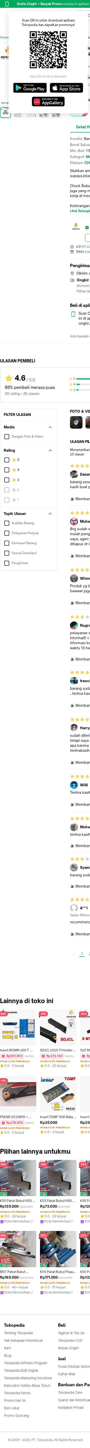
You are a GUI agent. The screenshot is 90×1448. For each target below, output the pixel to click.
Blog (7, 1355)
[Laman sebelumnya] (74, 954)
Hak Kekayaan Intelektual (23, 1340)
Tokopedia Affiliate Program (25, 1363)
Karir (7, 1348)
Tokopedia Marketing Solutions (28, 1378)
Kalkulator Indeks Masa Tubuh (27, 1385)
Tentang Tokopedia (18, 1333)
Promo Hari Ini (15, 1400)
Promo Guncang (16, 1415)
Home (4, 37)
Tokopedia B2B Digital (21, 1370)
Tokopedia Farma (17, 1393)
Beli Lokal (11, 1408)
